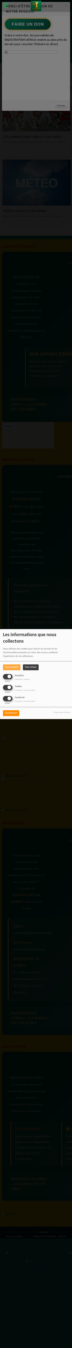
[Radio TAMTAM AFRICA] (36, 6)
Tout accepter (12, 667)
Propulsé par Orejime (61, 712)
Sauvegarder (11, 713)
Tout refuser (31, 667)
